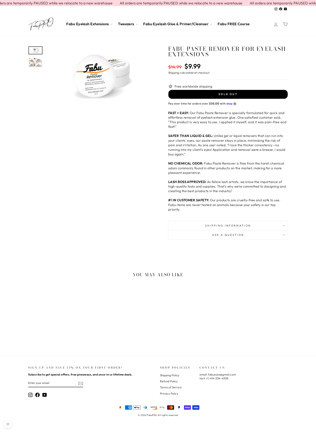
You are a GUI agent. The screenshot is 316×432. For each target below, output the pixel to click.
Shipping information (228, 225)
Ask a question (228, 235)
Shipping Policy (170, 375)
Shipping (173, 72)
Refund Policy (169, 381)
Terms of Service (171, 387)
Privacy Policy (169, 393)
